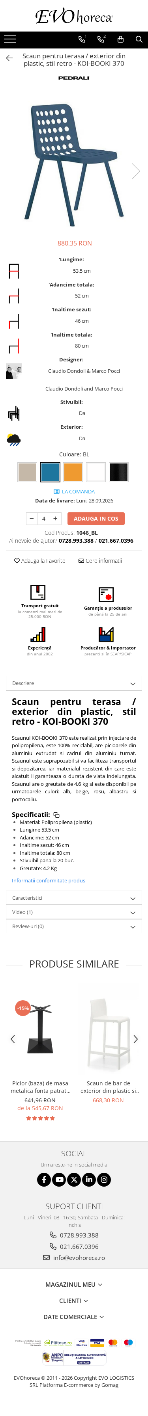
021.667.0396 (78, 1246)
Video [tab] (22, 911)
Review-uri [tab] (28, 926)
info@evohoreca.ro (78, 1258)
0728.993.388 (78, 1235)
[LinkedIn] (89, 1180)
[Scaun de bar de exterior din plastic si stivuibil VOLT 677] (108, 1029)
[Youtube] (59, 1180)
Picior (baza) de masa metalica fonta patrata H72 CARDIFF (40, 1086)
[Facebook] (44, 1180)
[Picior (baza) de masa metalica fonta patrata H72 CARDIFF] (40, 1029)
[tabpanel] (74, 163)
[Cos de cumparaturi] (120, 39)
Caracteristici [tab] (27, 897)
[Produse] (11, 41)
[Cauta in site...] (139, 39)
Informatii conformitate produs (48, 880)
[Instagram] (104, 1180)
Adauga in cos (96, 518)
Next (135, 171)
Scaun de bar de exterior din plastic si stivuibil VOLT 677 (108, 1086)
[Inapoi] (6, 58)
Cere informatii (103, 560)
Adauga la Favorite (43, 560)
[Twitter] (74, 1180)
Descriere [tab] (23, 683)
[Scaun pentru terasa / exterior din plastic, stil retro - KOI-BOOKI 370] (74, 163)
